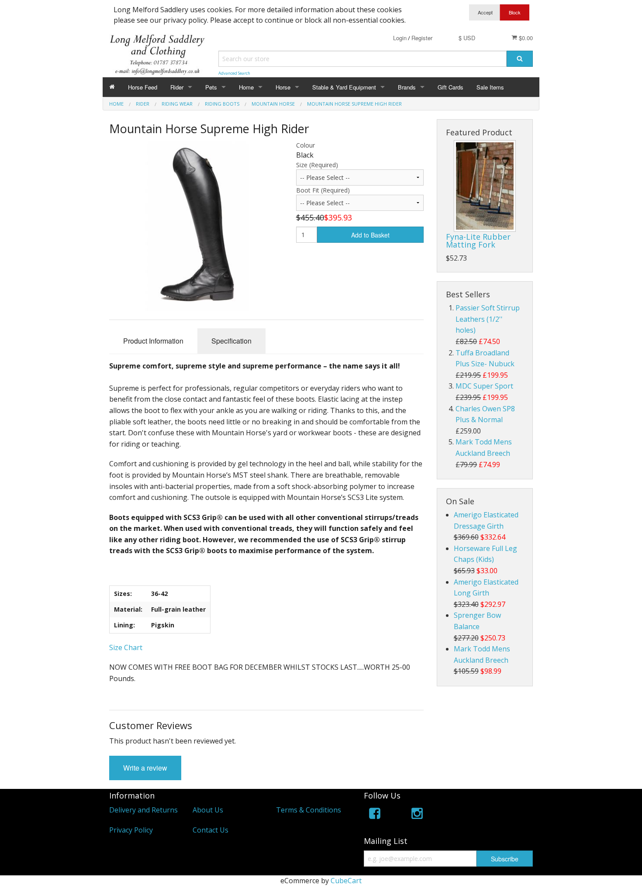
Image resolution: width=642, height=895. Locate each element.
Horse (283, 87)
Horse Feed (142, 87)
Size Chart (125, 647)
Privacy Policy (131, 830)
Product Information (153, 341)
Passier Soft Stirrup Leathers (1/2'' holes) (488, 319)
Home (246, 87)
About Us (208, 810)
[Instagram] (417, 815)
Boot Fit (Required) (323, 190)
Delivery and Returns (143, 810)
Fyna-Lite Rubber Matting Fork (478, 240)
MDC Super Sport (484, 386)
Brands (407, 87)
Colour (305, 145)
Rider (176, 87)
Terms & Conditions (308, 810)
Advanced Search (234, 73)
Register (421, 38)
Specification (231, 341)
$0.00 (525, 38)
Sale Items (490, 87)
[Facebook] (374, 815)
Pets (211, 87)
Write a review (145, 768)
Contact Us (210, 830)
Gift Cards (450, 87)
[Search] (520, 59)
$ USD (467, 38)
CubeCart (346, 880)
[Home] (112, 87)
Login (400, 38)
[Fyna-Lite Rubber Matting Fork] (484, 186)
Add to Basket (370, 235)
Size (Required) (317, 165)
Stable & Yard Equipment (344, 87)
